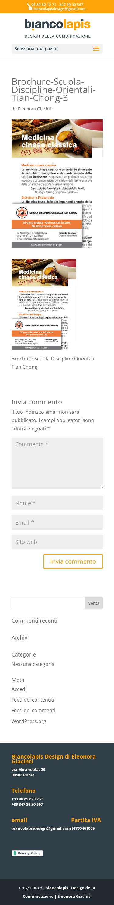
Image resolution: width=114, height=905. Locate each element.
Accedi (19, 689)
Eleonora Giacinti (35, 109)
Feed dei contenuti (33, 699)
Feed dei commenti (33, 710)
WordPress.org (29, 721)
